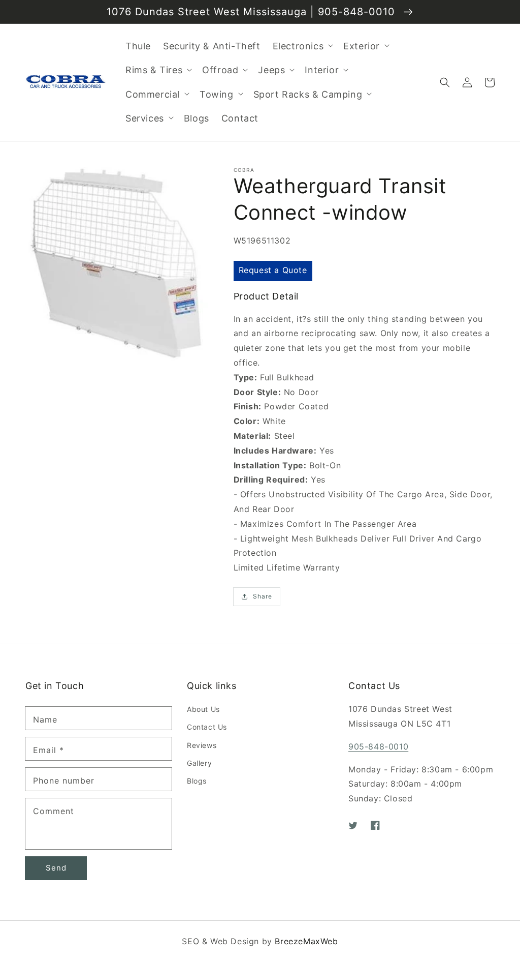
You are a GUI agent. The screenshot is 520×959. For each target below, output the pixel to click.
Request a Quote (273, 270)
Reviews (201, 745)
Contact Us (207, 727)
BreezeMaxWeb (306, 941)
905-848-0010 (378, 746)
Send (56, 868)
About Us (203, 709)
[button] (445, 82)
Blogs (197, 780)
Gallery (199, 763)
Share (262, 596)
